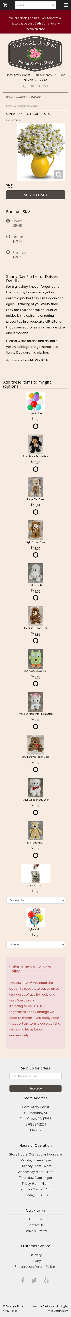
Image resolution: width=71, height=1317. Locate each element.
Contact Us (35, 1225)
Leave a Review (35, 1231)
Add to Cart (36, 195)
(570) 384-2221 (37, 86)
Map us (35, 1130)
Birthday (35, 97)
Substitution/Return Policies (35, 1266)
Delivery (36, 1255)
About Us (35, 1219)
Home (9, 97)
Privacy (35, 1261)
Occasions (21, 97)
